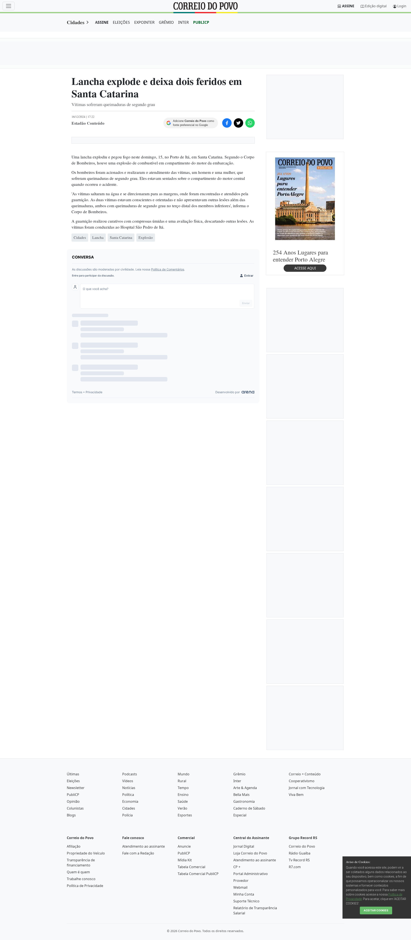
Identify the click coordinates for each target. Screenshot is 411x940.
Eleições (73, 781)
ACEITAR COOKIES (376, 910)
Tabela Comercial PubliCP (198, 873)
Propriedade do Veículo (86, 853)
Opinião (73, 801)
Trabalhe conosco (81, 878)
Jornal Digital (243, 846)
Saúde (183, 801)
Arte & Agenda (245, 787)
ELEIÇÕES (121, 22)
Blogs (71, 815)
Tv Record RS (299, 860)
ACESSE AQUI (305, 268)
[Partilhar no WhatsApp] (250, 123)
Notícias (128, 787)
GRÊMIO (166, 22)
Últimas (73, 774)
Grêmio (239, 774)
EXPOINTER (144, 22)
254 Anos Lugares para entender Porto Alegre (300, 255)
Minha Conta (243, 894)
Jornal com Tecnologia (307, 787)
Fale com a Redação (138, 853)
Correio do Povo (302, 846)
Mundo (183, 774)
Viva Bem (296, 794)
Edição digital (376, 6)
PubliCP (73, 794)
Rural (182, 781)
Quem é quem (78, 872)
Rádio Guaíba (299, 853)
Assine (348, 6)
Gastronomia (244, 801)
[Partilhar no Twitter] (238, 123)
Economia (130, 801)
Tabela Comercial (191, 867)
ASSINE (102, 22)
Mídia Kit (185, 860)
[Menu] (9, 6)
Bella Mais (241, 794)
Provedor (241, 880)
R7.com (295, 867)
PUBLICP (201, 22)
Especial (239, 815)
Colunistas (75, 808)
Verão (182, 808)
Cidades (75, 22)
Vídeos (127, 781)
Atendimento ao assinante (143, 846)
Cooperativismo (301, 781)
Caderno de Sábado (249, 808)
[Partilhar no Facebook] (227, 123)
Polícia (127, 815)
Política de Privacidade (85, 885)
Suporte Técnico (246, 901)
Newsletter (76, 787)
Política (128, 794)
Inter (237, 781)
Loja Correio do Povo (250, 853)
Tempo (183, 787)
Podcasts (129, 774)
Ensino (183, 794)
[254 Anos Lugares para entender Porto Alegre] (305, 198)
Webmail (240, 887)
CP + (236, 867)
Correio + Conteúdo (305, 774)
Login (401, 6)
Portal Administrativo (250, 873)
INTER (183, 22)
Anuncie (184, 846)
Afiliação (73, 846)
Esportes (185, 815)
